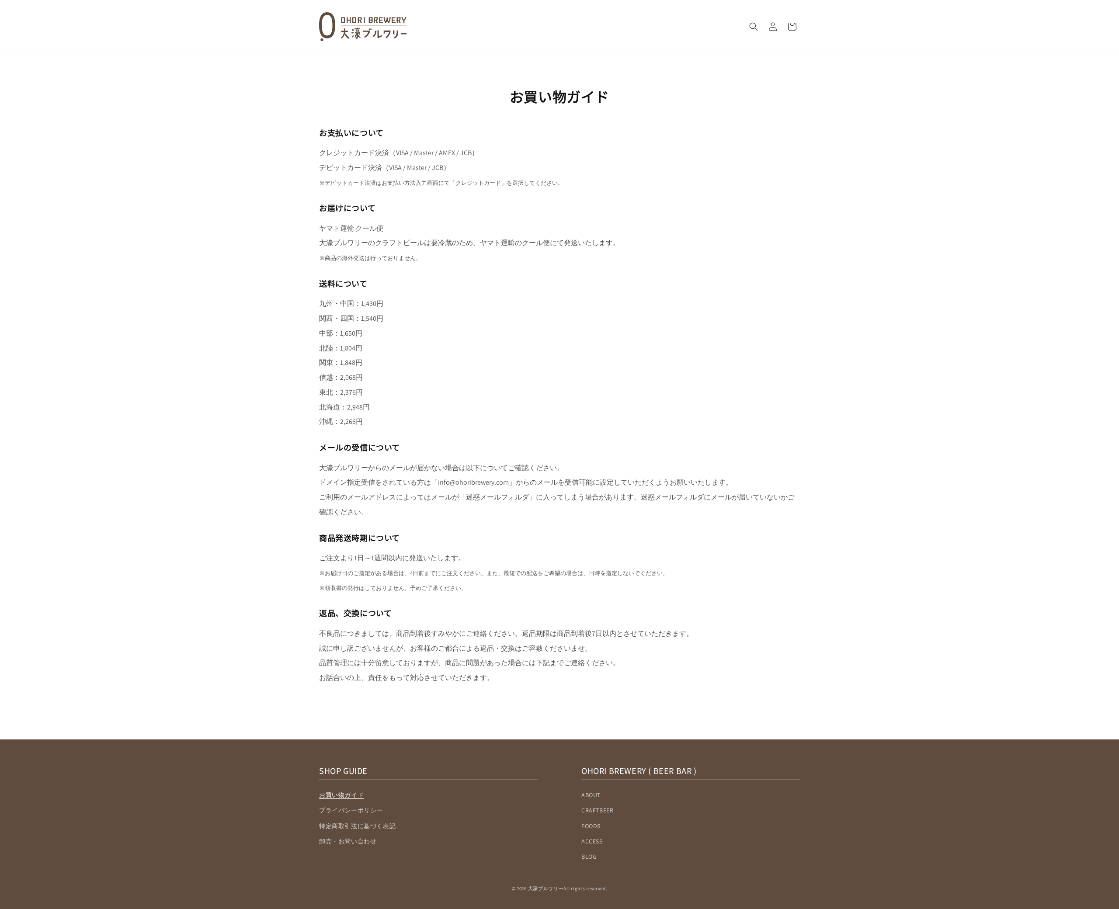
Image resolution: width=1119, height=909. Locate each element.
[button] (753, 26)
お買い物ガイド (341, 795)
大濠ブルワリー (546, 888)
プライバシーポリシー (351, 810)
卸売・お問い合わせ (347, 841)
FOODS (591, 826)
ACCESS (592, 841)
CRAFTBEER (597, 810)
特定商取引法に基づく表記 (357, 826)
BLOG (589, 856)
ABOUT (591, 795)
